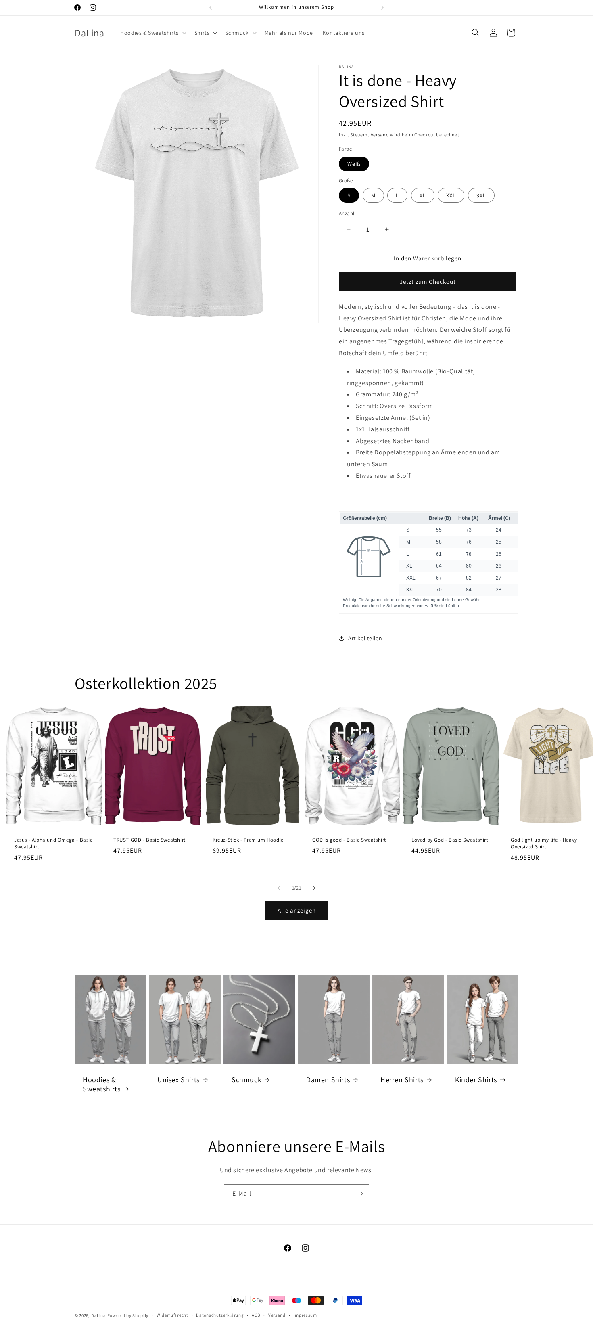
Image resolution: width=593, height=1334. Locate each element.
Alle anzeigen (297, 910)
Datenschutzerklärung (220, 1315)
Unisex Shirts (178, 1079)
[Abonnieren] (360, 1193)
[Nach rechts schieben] (314, 888)
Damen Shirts (328, 1079)
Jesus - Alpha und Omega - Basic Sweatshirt (53, 843)
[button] (152, 32)
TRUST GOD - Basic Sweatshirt (149, 840)
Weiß (354, 164)
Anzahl (346, 213)
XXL (451, 195)
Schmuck (246, 1079)
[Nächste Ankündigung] (382, 7)
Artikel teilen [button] (365, 638)
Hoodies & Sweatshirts (102, 1084)
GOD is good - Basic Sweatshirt (349, 840)
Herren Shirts (402, 1079)
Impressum (305, 1315)
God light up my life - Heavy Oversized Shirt (544, 843)
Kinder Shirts (476, 1079)
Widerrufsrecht (172, 1315)
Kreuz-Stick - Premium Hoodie (248, 840)
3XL (481, 195)
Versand (380, 135)
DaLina (98, 1315)
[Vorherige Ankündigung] (210, 7)
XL (423, 195)
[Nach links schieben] (279, 888)
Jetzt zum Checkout (428, 281)
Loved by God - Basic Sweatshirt (449, 840)
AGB (256, 1315)
